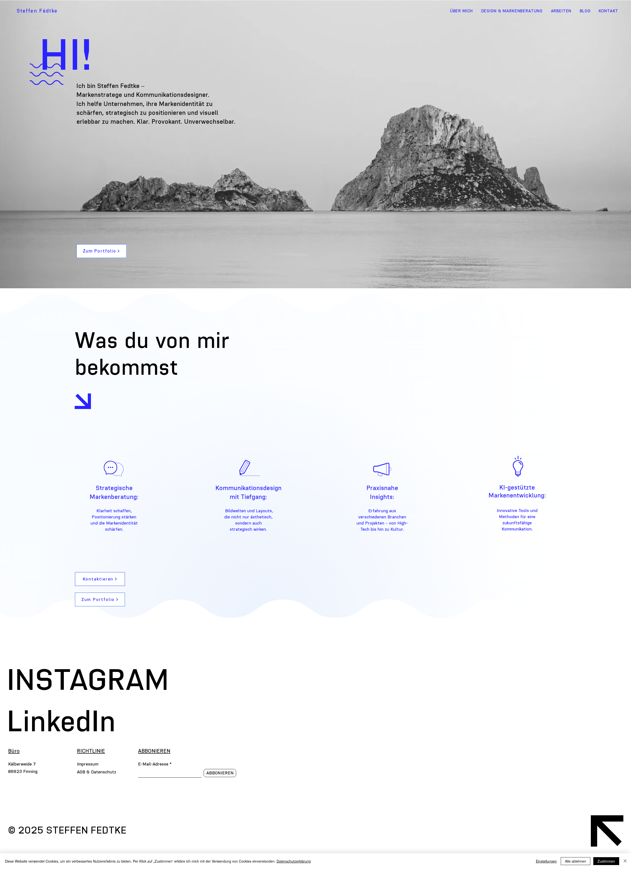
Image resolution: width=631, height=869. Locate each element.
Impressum (87, 764)
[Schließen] (625, 861)
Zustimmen (606, 861)
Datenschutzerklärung (294, 861)
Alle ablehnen (575, 861)
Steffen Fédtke (37, 11)
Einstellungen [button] (546, 861)
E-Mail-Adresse (153, 764)
